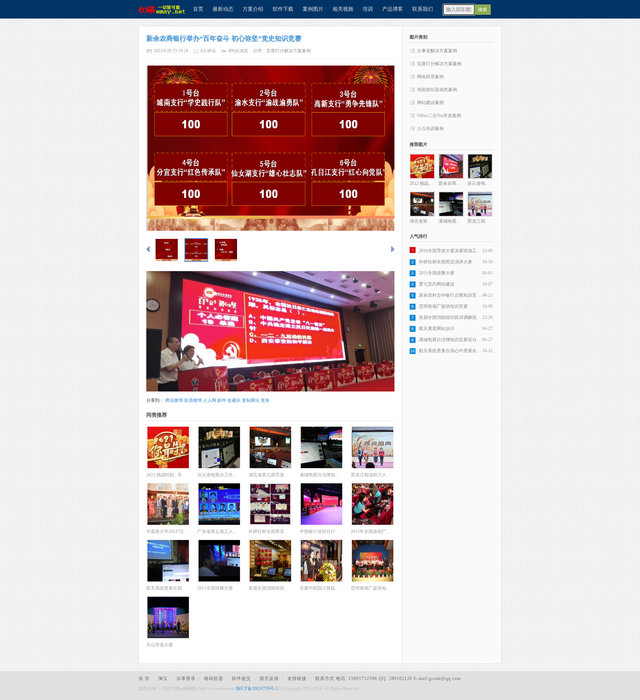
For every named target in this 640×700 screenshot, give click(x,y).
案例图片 (313, 9)
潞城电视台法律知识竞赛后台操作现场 (450, 339)
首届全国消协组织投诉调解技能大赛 (450, 317)
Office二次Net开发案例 (439, 115)
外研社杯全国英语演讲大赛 (445, 261)
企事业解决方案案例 (437, 50)
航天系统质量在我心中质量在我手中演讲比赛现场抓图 (450, 350)
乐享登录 (186, 678)
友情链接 (297, 678)
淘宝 (163, 678)
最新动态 (223, 9)
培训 (368, 9)
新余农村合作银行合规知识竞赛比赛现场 (450, 295)
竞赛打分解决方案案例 (439, 63)
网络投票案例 (430, 76)
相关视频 (343, 9)
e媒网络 (159, 9)
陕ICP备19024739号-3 (257, 688)
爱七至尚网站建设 (436, 284)
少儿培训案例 (430, 128)
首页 (198, 9)
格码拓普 (213, 678)
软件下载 (283, 9)
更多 (265, 400)
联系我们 (422, 9)
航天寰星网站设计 (436, 328)
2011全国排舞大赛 (436, 273)
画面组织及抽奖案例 (437, 89)
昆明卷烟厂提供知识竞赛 (443, 306)
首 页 (144, 678)
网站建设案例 (430, 102)
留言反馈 (269, 678)
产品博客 (392, 9)
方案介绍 (253, 9)
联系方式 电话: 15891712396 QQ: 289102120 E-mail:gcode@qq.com (388, 678)
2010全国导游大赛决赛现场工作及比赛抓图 (450, 250)
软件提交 (241, 678)
